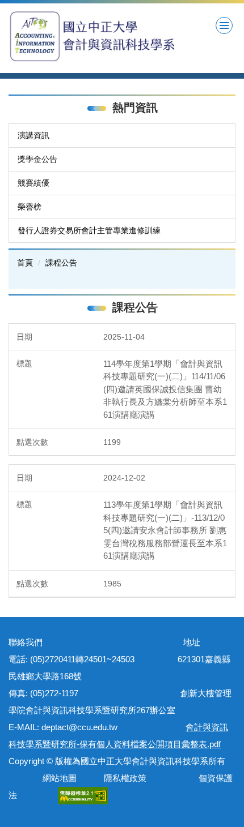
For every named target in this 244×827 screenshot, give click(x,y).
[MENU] (224, 25)
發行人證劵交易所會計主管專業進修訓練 (89, 230)
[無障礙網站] (83, 795)
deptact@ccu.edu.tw (83, 727)
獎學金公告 (37, 159)
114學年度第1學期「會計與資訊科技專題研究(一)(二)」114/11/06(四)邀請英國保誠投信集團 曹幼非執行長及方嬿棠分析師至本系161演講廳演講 (165, 389)
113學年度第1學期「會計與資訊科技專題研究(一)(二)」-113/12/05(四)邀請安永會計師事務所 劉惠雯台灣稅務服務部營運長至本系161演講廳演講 (165, 530)
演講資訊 (33, 135)
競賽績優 (33, 182)
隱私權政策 (125, 778)
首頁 (25, 262)
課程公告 (61, 262)
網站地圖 (57, 778)
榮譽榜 (29, 206)
